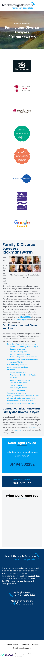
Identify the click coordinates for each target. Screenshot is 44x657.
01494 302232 (25, 317)
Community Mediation (18, 388)
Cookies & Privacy (12, 644)
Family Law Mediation (18, 372)
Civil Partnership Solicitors (17, 364)
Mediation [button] (11, 370)
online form (18, 430)
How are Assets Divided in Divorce (20, 401)
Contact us (24, 603)
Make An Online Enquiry (24, 581)
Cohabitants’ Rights (15, 362)
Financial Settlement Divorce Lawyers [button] (21, 344)
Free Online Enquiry (19, 320)
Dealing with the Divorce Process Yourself (23, 395)
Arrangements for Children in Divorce (21, 403)
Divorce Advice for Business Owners (21, 398)
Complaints (35, 644)
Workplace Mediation (18, 385)
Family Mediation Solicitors (17, 367)
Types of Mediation (17, 390)
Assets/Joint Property (18, 352)
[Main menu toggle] (39, 5)
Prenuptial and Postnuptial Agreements (22, 359)
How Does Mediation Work (20, 380)
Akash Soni (34, 576)
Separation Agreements (16, 393)
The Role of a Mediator (18, 383)
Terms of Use (24, 644)
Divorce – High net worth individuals (23, 357)
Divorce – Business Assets (20, 354)
